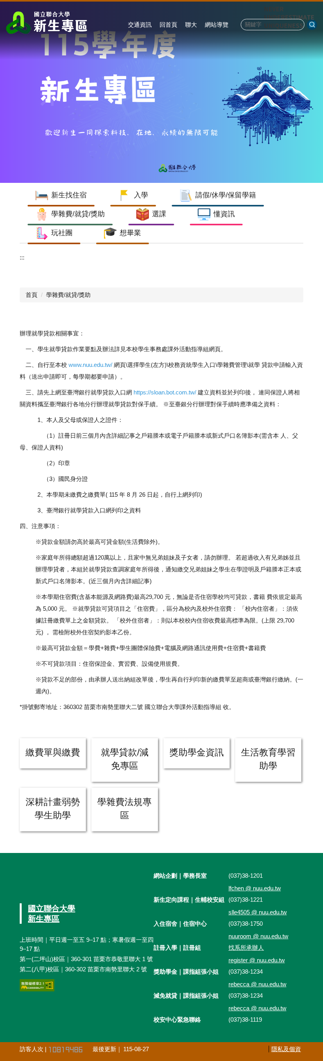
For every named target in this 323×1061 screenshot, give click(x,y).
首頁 (31, 294)
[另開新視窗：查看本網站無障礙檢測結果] (37, 985)
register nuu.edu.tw (256, 960)
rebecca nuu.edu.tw (257, 984)
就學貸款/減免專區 (125, 759)
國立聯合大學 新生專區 (51, 913)
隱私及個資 (286, 1049)
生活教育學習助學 (268, 759)
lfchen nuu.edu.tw (254, 888)
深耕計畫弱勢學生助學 (53, 808)
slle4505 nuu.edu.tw (257, 912)
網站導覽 (216, 24)
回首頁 (168, 24)
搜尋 (312, 25)
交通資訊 (140, 24)
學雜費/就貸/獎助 (68, 294)
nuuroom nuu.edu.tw (258, 936)
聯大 (191, 24)
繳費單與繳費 (53, 752)
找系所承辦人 (246, 947)
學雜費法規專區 (124, 808)
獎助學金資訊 (196, 752)
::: (22, 257)
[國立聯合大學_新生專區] (47, 22)
